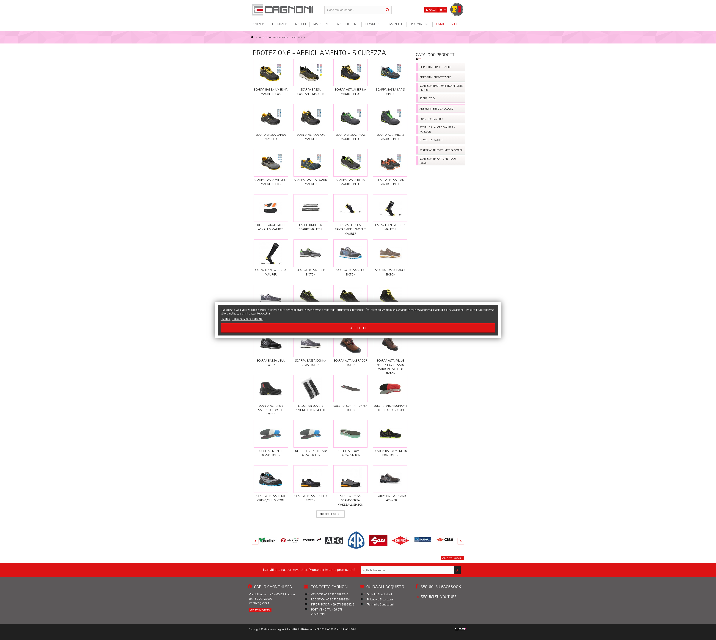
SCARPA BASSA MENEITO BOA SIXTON (390, 453)
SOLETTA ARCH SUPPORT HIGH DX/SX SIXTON (390, 408)
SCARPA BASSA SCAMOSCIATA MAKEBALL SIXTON (350, 500)
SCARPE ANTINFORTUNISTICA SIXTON (441, 150)
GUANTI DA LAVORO (431, 118)
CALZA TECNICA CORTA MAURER (390, 227)
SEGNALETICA (428, 98)
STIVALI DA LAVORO (431, 139)
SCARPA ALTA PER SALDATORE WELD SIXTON (270, 410)
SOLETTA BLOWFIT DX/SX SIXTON (350, 453)
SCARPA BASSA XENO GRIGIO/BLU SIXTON (270, 498)
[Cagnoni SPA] (285, 9)
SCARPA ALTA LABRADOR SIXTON (350, 362)
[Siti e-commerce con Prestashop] (460, 629)
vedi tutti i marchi (452, 558)
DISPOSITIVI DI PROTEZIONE (435, 66)
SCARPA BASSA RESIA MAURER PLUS (350, 182)
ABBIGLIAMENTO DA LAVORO (436, 108)
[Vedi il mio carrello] (442, 10)
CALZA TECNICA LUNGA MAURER (270, 272)
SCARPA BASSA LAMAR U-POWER (390, 498)
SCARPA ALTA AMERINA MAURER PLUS (350, 91)
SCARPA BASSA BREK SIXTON (310, 272)
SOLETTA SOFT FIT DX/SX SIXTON (350, 408)
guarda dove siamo (260, 609)
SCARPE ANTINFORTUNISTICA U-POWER (438, 160)
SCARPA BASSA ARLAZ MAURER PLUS (350, 137)
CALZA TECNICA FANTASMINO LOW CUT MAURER (350, 229)
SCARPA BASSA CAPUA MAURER (270, 137)
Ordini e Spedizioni (379, 594)
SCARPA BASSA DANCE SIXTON (390, 272)
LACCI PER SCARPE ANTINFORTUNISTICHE (311, 408)
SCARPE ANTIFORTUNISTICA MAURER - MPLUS (441, 87)
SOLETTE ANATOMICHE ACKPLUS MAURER (270, 227)
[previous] (255, 541)
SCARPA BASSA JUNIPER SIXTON (310, 498)
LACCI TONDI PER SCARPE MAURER (310, 227)
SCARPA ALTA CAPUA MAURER (311, 137)
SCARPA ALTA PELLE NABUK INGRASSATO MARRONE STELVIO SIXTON (390, 365)
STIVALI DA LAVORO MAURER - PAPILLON (437, 129)
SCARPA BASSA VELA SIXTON (350, 272)
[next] (461, 541)
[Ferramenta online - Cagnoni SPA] (252, 37)
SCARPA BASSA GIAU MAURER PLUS (390, 182)
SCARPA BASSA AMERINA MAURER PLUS (271, 91)
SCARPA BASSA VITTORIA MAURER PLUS (270, 182)
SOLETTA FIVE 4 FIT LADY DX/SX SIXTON (310, 453)
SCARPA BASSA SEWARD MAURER (310, 182)
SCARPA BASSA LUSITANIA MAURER (310, 91)
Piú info (225, 318)
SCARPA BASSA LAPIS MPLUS (390, 91)
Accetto (358, 328)
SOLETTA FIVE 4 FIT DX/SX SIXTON (271, 453)
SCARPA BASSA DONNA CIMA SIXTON (310, 362)
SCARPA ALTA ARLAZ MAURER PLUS (390, 137)
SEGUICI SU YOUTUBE (438, 596)
